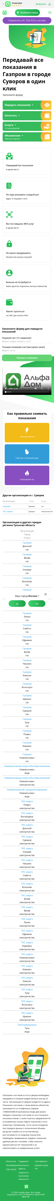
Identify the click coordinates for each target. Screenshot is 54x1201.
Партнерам (11, 1169)
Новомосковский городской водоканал (27, 790)
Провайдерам (12, 1165)
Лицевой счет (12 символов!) (16, 338)
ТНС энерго (8, 511)
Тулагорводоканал (27, 1025)
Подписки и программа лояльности (23, 1175)
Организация (9, 501)
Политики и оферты (23, 1167)
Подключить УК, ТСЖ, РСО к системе (27, 20)
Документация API (41, 1167)
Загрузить (41, 4)
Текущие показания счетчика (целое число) (23, 347)
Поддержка (23, 1161)
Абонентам (11, 1161)
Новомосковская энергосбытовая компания (27, 766)
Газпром (6, 506)
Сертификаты (41, 1161)
